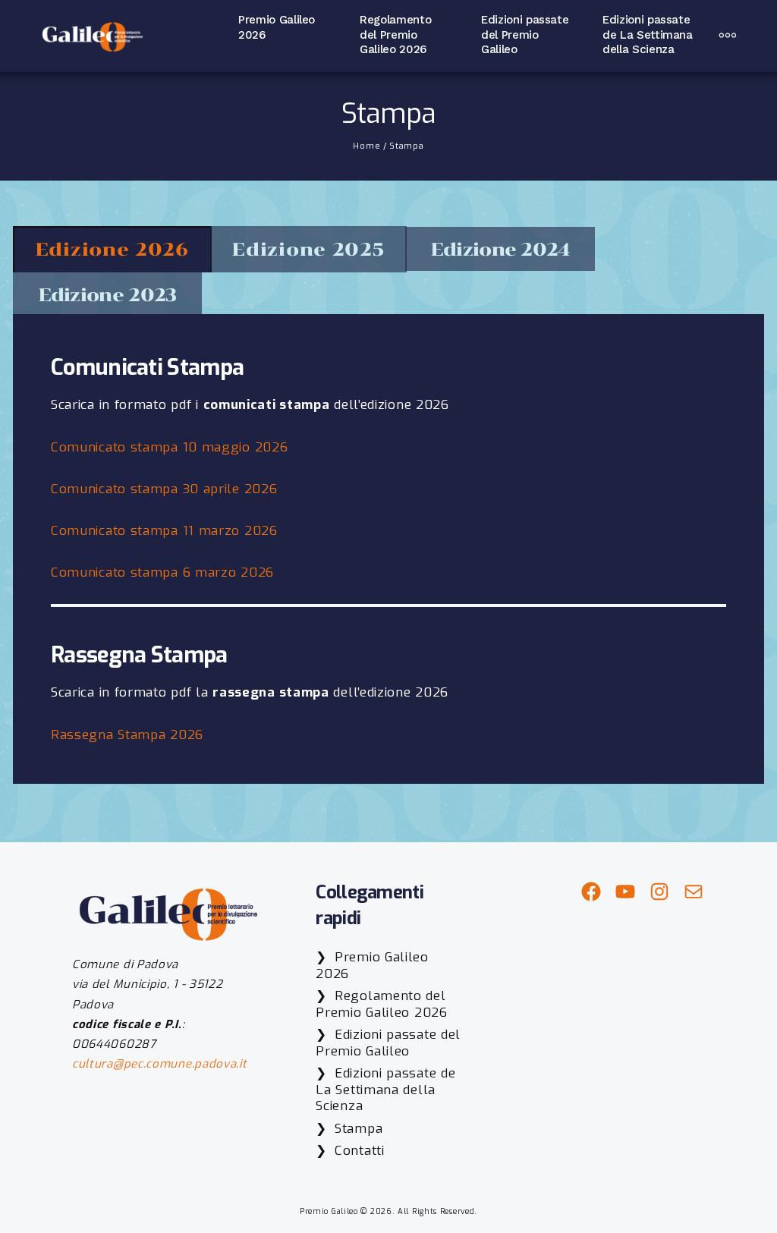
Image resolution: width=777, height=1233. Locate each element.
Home (366, 146)
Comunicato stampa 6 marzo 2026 (162, 572)
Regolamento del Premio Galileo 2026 (395, 34)
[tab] (112, 249)
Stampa (358, 1128)
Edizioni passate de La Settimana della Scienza (647, 34)
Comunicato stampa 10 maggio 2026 (169, 447)
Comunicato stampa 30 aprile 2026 (164, 489)
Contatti (359, 1150)
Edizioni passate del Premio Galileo (524, 34)
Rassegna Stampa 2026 (127, 735)
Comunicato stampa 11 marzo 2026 (164, 530)
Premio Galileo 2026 (276, 27)
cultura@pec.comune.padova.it (159, 1063)
